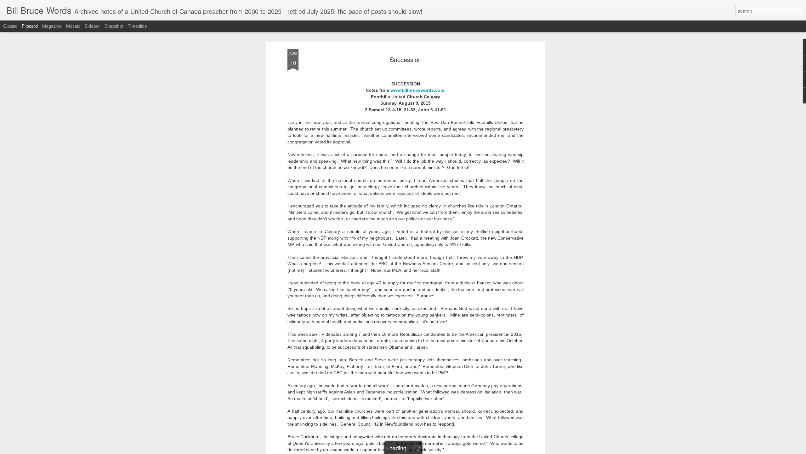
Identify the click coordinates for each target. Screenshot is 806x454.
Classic (10, 26)
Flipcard (30, 26)
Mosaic (73, 26)
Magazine (52, 26)
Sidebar (92, 26)
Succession (406, 59)
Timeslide (137, 26)
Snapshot (114, 26)
